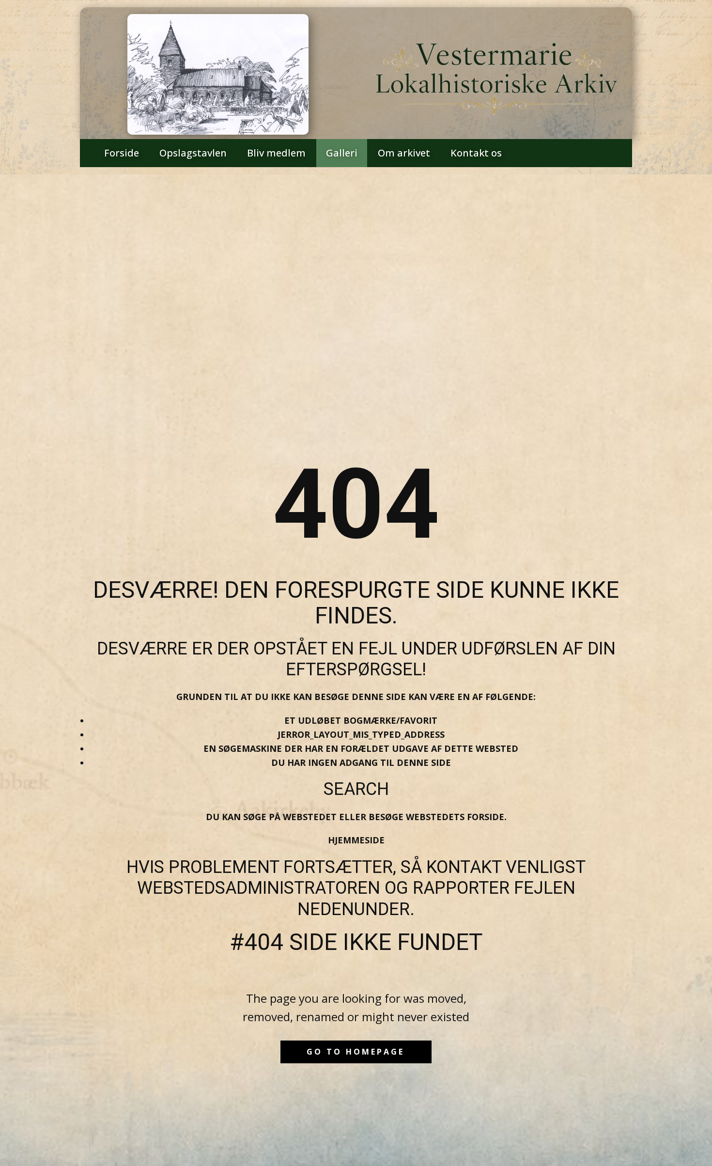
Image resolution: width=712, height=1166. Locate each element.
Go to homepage (355, 1051)
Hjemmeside (356, 840)
